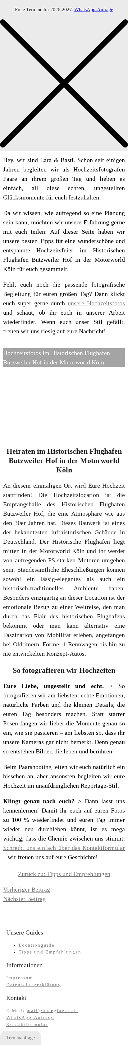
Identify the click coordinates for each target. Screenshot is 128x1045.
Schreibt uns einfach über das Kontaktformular (64, 847)
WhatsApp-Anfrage (93, 9)
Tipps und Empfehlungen (50, 951)
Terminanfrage (20, 1037)
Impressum (19, 977)
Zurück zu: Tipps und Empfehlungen (64, 873)
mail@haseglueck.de (52, 1010)
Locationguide (37, 945)
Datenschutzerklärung (33, 984)
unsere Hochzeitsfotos (96, 303)
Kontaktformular (27, 1024)
